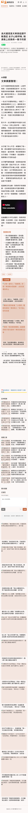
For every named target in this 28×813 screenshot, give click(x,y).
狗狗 (3, 274)
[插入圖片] (20, 509)
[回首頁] (7, 2)
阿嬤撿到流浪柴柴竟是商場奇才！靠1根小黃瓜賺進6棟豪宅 (15, 252)
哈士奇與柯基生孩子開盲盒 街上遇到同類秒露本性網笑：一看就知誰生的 (15, 259)
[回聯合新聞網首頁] (3, 2)
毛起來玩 (11, 6)
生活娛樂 (24, 6)
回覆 (25, 509)
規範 (3, 509)
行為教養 (18, 6)
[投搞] (21, 2)
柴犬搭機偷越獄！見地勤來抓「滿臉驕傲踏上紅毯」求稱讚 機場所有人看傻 (15, 237)
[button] (18, 2)
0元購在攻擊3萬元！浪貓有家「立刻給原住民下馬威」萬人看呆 (15, 245)
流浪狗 (10, 274)
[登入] (23, 2)
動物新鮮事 (4, 6)
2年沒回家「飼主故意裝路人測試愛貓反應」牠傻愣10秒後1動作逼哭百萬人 (15, 266)
